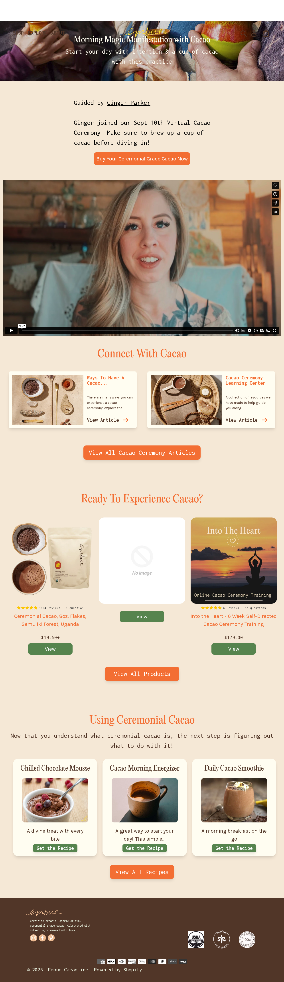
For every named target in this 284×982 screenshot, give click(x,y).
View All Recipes (142, 871)
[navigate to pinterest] (51, 937)
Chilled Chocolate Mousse (55, 769)
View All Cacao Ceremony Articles (142, 452)
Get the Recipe (55, 848)
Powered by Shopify (118, 969)
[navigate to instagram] (33, 937)
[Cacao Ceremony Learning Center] (264, 420)
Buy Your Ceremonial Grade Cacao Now (142, 159)
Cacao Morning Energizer (144, 769)
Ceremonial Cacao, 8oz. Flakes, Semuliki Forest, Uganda (50, 620)
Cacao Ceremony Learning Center (246, 380)
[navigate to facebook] (42, 937)
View (50, 649)
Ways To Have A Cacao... (105, 380)
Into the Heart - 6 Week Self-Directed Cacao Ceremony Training (234, 620)
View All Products (142, 673)
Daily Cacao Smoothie (234, 769)
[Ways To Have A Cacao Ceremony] (125, 420)
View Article (103, 420)
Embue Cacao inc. (69, 969)
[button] (28, 608)
